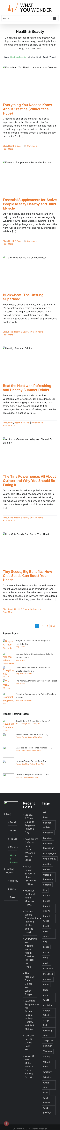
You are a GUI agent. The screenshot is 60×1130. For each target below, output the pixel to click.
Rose (45, 990)
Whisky (12, 880)
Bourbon (47, 838)
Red (21, 777)
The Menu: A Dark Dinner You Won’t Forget (29, 984)
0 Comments (31, 146)
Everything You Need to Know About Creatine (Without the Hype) (27, 109)
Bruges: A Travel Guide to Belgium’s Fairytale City (30, 823)
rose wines (46, 997)
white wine (46, 1084)
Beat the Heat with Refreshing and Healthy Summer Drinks (27, 388)
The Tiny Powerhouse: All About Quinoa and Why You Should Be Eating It (29, 480)
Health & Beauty (15, 146)
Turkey (34, 724)
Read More (8, 149)
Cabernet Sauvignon (48, 845)
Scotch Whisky (47, 1012)
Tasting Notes (25, 724)
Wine (39, 724)
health (46, 926)
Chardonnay (49, 858)
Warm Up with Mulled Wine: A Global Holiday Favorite (30, 1066)
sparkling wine (48, 1032)
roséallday (48, 1005)
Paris (45, 957)
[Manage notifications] (6, 1123)
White (35, 737)
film (45, 890)
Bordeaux (48, 832)
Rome (46, 984)
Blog (5, 146)
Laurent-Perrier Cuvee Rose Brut (29, 1042)
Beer (12, 897)
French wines (46, 918)
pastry (46, 963)
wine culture (46, 1100)
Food (10, 332)
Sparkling (25, 764)
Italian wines (46, 933)
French (46, 901)
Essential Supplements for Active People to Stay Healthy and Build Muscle (30, 204)
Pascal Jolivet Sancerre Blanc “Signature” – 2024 (30, 875)
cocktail (47, 864)
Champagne (49, 853)
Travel (22, 647)
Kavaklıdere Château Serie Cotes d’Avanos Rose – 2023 (30, 849)
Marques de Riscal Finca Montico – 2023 (30, 897)
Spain (18, 750)
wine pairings (47, 1110)
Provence (48, 974)
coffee (46, 869)
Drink (10, 423)
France (18, 737)
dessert (47, 884)
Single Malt (46, 1022)
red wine (47, 979)
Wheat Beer (46, 1064)
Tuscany (47, 1051)
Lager (46, 947)
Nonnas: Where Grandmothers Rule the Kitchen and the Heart (30, 922)
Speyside (48, 1040)
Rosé (18, 724)
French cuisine (47, 908)
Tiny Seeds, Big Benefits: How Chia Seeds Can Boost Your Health (27, 575)
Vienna (46, 1056)
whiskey (47, 1072)
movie (46, 952)
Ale (44, 812)
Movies (22, 660)
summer (47, 1046)
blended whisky (47, 824)
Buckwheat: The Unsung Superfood (23, 297)
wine (45, 1092)
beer (45, 817)
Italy (17, 777)
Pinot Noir (48, 968)
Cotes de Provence (48, 877)
